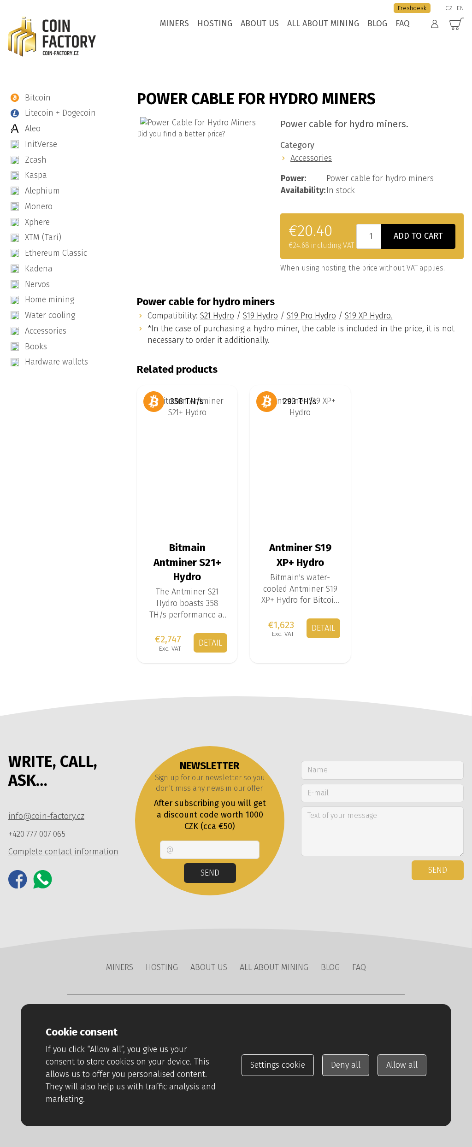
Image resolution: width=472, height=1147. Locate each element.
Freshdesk (412, 8)
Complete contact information (63, 852)
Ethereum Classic (56, 253)
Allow (402, 1065)
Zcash (36, 160)
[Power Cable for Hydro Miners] (198, 123)
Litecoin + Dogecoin (60, 113)
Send (210, 873)
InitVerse (41, 144)
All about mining (323, 23)
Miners (174, 23)
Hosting (214, 23)
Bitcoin (38, 98)
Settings (277, 1065)
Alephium (42, 191)
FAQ (402, 23)
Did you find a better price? (181, 133)
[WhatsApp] (42, 879)
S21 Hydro (217, 316)
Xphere (37, 222)
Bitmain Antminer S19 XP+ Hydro (300, 396)
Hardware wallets (56, 362)
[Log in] (435, 24)
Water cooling (50, 315)
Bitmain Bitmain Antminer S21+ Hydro (187, 396)
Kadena (39, 269)
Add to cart (418, 236)
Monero (39, 206)
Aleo (33, 129)
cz (449, 8)
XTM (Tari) (43, 237)
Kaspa (36, 175)
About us (260, 23)
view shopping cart (456, 24)
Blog (377, 23)
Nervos (37, 284)
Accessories (45, 331)
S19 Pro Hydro (311, 316)
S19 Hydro (260, 316)
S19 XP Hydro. (369, 316)
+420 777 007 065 (36, 834)
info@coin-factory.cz (46, 816)
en (460, 8)
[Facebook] (17, 879)
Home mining (49, 299)
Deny (345, 1065)
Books (36, 346)
